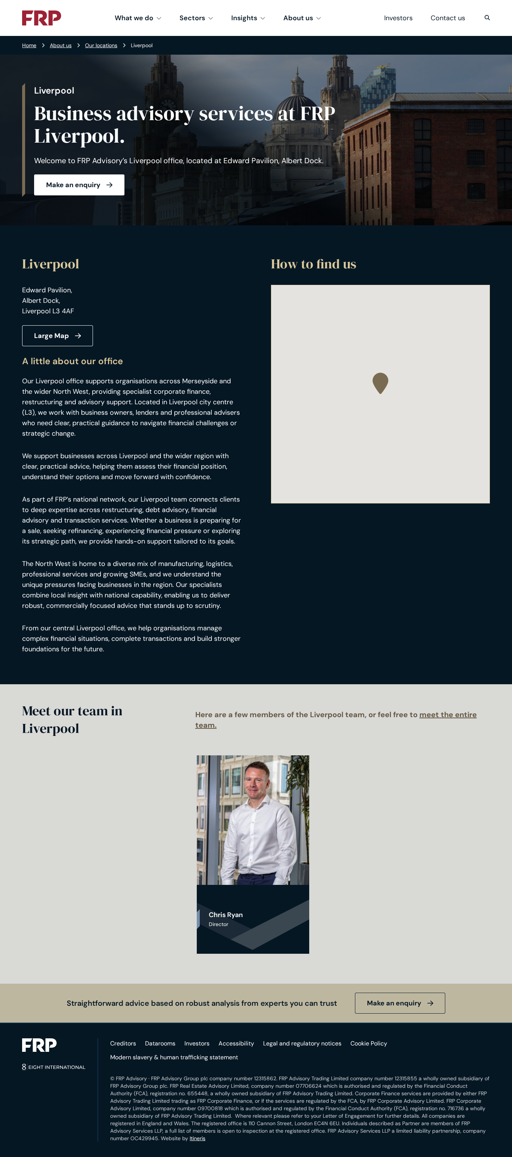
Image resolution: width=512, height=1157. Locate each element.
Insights (244, 17)
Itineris (197, 1138)
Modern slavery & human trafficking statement (174, 1057)
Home (29, 45)
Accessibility (236, 1043)
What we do (134, 17)
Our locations (101, 45)
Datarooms (160, 1043)
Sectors (192, 17)
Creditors (123, 1043)
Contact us (448, 17)
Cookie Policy (368, 1043)
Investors (398, 17)
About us (298, 17)
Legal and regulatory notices (302, 1043)
